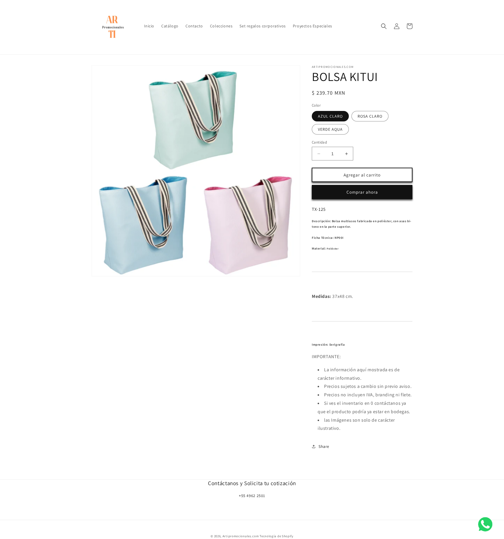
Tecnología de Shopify (276, 536)
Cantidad (319, 142)
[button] (383, 26)
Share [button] (323, 446)
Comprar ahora (362, 192)
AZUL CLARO (330, 116)
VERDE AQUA (330, 129)
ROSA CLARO (370, 116)
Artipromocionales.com (241, 536)
